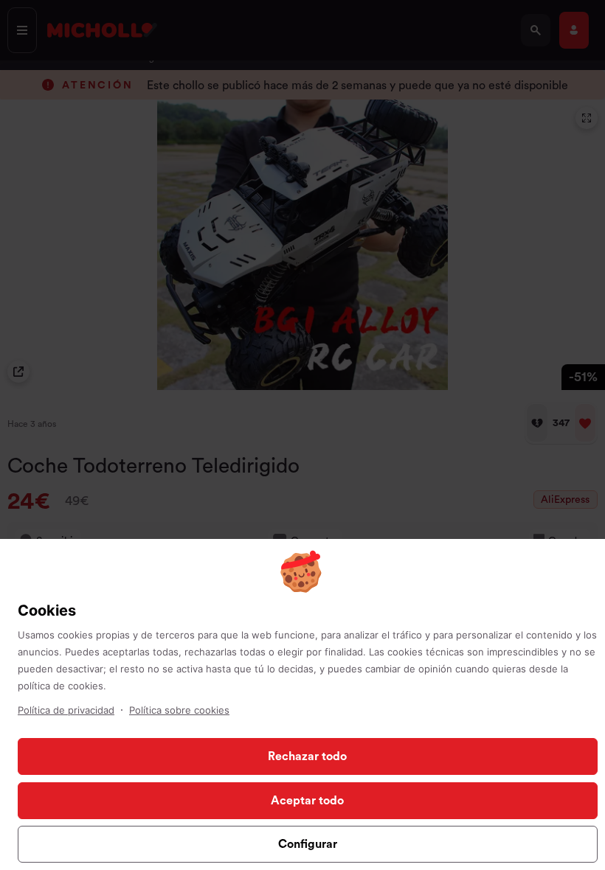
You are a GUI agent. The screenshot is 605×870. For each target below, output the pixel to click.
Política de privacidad (66, 710)
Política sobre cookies (179, 710)
